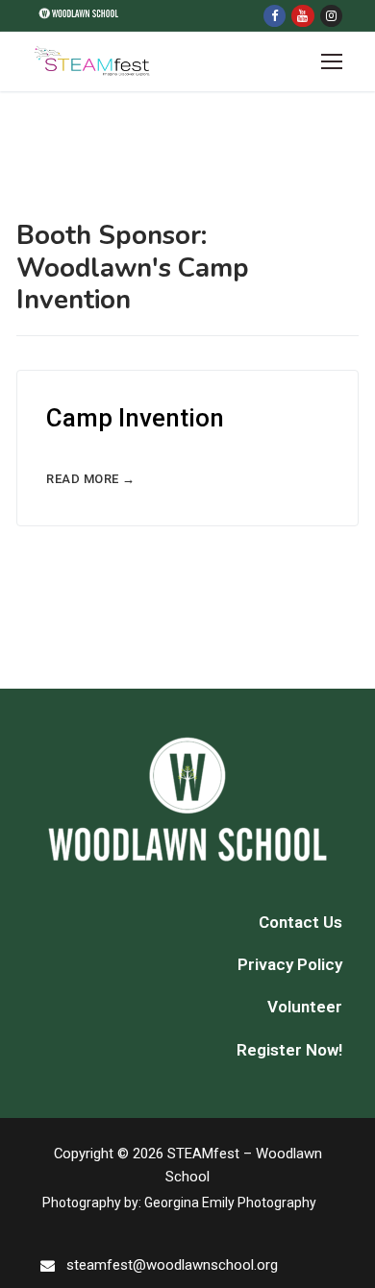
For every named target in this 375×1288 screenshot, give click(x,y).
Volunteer (304, 1006)
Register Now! (289, 1049)
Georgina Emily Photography (230, 1202)
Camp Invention (135, 417)
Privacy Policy (290, 964)
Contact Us (300, 922)
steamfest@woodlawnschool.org (172, 1265)
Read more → (91, 479)
